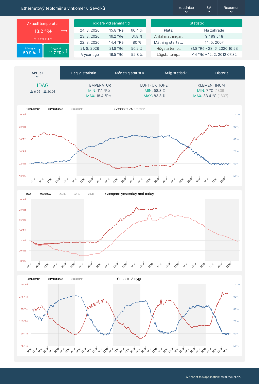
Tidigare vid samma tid (110, 23)
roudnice (186, 7)
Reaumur (231, 7)
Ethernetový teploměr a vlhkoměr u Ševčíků (63, 8)
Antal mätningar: (168, 36)
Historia (221, 73)
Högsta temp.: (168, 48)
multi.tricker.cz (230, 377)
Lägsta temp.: (168, 54)
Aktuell (37, 73)
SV (208, 7)
